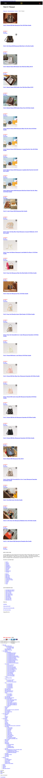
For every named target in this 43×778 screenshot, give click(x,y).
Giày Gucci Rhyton (8, 593)
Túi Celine (7, 568)
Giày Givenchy (7, 710)
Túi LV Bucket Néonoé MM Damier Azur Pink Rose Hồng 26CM (18, 87)
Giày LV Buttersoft (10, 700)
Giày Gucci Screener (11, 669)
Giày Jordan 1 (7, 595)
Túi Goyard (7, 567)
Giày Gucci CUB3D (11, 674)
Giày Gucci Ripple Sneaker (12, 668)
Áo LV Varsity (7, 760)
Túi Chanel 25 (9, 728)
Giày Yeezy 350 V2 (10, 679)
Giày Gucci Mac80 (10, 671)
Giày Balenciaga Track (11, 653)
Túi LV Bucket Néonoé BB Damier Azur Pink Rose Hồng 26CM (18, 66)
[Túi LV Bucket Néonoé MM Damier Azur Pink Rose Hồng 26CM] (10, 85)
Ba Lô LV (7, 720)
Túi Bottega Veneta (8, 754)
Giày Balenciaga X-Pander (12, 658)
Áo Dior (6, 581)
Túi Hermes (7, 565)
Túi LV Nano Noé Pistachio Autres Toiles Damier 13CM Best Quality (19, 314)
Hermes (6, 714)
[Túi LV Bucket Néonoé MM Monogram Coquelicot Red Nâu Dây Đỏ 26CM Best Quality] (10, 167)
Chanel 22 (9, 731)
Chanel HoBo (9, 736)
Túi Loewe (7, 756)
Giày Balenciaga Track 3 (9, 590)
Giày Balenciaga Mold (11, 660)
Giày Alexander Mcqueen (9, 697)
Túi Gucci (7, 562)
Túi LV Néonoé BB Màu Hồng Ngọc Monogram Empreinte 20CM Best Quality (21, 376)
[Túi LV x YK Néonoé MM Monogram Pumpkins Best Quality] (10, 539)
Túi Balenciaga (8, 566)
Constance (9, 745)
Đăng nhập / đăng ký (6, 768)
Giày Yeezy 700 (10, 680)
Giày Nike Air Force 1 (9, 691)
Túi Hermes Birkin (10, 744)
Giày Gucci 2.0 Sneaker (11, 666)
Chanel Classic (9, 727)
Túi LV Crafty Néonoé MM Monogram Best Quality (15, 211)
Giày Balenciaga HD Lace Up (12, 659)
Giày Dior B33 (9, 686)
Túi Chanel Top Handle (11, 737)
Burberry (6, 716)
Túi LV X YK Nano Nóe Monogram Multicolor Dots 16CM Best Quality (19, 520)
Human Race (9, 677)
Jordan (6, 692)
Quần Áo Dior (7, 762)
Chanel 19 (9, 730)
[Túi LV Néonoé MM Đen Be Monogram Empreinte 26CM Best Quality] (10, 415)
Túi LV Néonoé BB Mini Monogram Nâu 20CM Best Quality (17, 25)
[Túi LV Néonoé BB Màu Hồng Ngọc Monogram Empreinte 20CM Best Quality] (10, 373)
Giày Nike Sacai (8, 689)
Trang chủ (5, 11)
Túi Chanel (7, 564)
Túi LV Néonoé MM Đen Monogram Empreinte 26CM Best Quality (18, 438)
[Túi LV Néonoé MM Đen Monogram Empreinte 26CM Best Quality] (10, 435)
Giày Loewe (7, 712)
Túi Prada (7, 571)
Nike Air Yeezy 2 (8, 688)
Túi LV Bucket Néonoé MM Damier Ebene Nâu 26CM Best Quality (18, 107)
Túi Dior (7, 563)
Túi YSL (7, 569)
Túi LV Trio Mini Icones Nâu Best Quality (13, 500)
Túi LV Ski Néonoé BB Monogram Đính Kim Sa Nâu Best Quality (18, 46)
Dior (6, 682)
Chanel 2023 (9, 732)
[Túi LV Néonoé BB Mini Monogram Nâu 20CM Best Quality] (10, 23)
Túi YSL (6, 748)
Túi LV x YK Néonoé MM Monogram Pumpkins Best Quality (17, 541)
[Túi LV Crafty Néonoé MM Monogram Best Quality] (10, 208)
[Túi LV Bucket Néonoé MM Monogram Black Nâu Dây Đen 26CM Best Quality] (10, 126)
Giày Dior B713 (10, 687)
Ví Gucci (6, 741)
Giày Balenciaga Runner (11, 657)
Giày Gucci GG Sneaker (11, 670)
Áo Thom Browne (8, 578)
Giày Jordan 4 (9, 694)
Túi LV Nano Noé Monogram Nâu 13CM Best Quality (15, 293)
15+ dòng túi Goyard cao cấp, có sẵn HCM (12, 725)
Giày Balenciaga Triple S (9, 589)
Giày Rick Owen (8, 599)
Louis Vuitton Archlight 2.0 (12, 704)
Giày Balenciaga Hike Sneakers (12, 662)
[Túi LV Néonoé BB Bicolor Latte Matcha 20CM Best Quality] (10, 353)
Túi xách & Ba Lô (11, 11)
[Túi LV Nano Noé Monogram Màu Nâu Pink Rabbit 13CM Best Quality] (10, 270)
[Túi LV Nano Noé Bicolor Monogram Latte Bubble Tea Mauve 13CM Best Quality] (10, 250)
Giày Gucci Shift (10, 673)
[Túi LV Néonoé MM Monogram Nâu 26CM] (10, 456)
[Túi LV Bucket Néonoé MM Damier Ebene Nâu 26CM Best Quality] (10, 105)
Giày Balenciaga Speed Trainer (12, 655)
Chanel (6, 717)
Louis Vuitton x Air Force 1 (12, 702)
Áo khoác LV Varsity (9, 579)
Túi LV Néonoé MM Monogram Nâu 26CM (13, 458)
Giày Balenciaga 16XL (11, 661)
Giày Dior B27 (8, 596)
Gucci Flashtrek (10, 672)
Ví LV (6, 583)
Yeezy (6, 678)
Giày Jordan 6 (9, 695)
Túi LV (16, 11)
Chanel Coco (9, 733)
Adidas (6, 676)
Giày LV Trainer (8, 591)
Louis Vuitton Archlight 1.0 (12, 703)
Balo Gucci (7, 576)
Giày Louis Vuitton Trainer (12, 699)
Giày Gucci (7, 663)
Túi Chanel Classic (10, 646)
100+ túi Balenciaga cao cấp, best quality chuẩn (13, 749)
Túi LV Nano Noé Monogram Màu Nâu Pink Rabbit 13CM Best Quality (20, 273)
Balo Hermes (7, 577)
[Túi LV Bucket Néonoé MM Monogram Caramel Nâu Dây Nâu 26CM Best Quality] (10, 147)
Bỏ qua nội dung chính (12, 0)
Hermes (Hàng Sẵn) (8, 649)
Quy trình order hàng (7, 609)
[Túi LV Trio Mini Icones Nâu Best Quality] (10, 497)
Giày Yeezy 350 (8, 598)
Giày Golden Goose (9, 594)
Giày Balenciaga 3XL (11, 654)
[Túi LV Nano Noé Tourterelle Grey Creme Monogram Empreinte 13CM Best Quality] (10, 332)
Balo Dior (7, 574)
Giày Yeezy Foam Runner (11, 681)
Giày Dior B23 (9, 683)
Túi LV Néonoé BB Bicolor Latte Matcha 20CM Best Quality (17, 355)
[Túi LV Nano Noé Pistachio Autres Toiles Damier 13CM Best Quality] (10, 312)
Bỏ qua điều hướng (4, 0)
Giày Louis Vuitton (8, 698)
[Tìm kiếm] (7, 3)
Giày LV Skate (9, 701)
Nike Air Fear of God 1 (9, 690)
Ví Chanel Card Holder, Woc (12, 738)
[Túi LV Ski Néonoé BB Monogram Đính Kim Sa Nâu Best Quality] (10, 43)
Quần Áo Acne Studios (9, 763)
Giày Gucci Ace (8, 592)
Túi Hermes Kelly (10, 746)
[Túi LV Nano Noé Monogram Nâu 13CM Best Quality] (10, 291)
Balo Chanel (7, 575)
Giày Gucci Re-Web (10, 675)
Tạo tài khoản (2, 777)
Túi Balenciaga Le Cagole (11, 750)
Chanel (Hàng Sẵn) (8, 645)
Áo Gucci (7, 580)
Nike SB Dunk (7, 696)
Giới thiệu (5, 604)
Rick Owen (7, 706)
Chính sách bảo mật (6, 606)
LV (5, 715)
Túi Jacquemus (8, 570)
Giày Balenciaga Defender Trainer (13, 656)
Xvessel (6, 707)
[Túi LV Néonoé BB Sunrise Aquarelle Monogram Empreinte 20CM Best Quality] (10, 394)
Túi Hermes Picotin (10, 747)
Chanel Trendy (9, 734)
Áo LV (6, 582)
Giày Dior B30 (9, 685)
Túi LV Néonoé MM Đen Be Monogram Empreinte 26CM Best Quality (19, 417)
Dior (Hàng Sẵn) (8, 648)
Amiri (6, 708)
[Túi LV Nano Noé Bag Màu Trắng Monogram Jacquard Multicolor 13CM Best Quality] (10, 229)
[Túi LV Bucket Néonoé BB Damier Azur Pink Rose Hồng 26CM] (10, 64)
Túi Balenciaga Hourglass (11, 752)
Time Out (9, 705)
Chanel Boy (9, 729)
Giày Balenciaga (8, 651)
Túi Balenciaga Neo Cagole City (13, 751)
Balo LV (7, 573)
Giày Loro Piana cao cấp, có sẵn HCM (12, 709)
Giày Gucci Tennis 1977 (11, 667)
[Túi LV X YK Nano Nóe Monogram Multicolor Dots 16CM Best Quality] (10, 518)
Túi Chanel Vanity (10, 735)
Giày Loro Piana (8, 597)
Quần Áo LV (7, 761)
